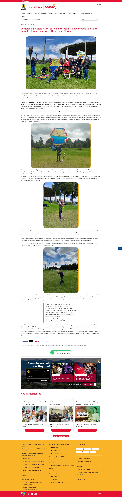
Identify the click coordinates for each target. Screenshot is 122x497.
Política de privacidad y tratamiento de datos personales (89, 465)
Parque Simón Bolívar (81, 345)
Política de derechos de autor (85, 469)
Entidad (29, 13)
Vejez (38, 19)
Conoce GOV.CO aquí (97, 494)
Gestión (62, 13)
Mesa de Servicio (55, 476)
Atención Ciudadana (85, 13)
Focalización (54, 479)
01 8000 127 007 (32, 474)
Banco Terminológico (56, 453)
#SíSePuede (69, 314)
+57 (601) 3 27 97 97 (31, 467)
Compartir (25, 341)
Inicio (23, 13)
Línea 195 (32, 470)
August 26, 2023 (60, 321)
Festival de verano (65, 345)
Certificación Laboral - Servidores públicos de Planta (61, 467)
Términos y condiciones (84, 461)
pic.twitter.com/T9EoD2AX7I (53, 316)
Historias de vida (55, 345)
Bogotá (27, 345)
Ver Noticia (34, 430)
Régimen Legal (53, 13)
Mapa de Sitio (54, 447)
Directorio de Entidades (84, 458)
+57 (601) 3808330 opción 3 (33, 464)
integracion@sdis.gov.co (29, 487)
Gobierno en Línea (55, 450)
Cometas (73, 345)
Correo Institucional (56, 474)
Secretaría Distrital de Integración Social (40, 345)
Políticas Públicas (40, 13)
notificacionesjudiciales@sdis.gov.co (32, 482)
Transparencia (71, 13)
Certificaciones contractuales (58, 471)
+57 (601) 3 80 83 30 (33, 461)
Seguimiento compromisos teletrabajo (61, 463)
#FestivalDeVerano (50, 308)
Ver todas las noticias (61, 436)
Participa (24, 16)
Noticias (34, 19)
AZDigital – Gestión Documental (59, 482)
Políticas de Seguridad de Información (88, 472)
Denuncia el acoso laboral (57, 460)
